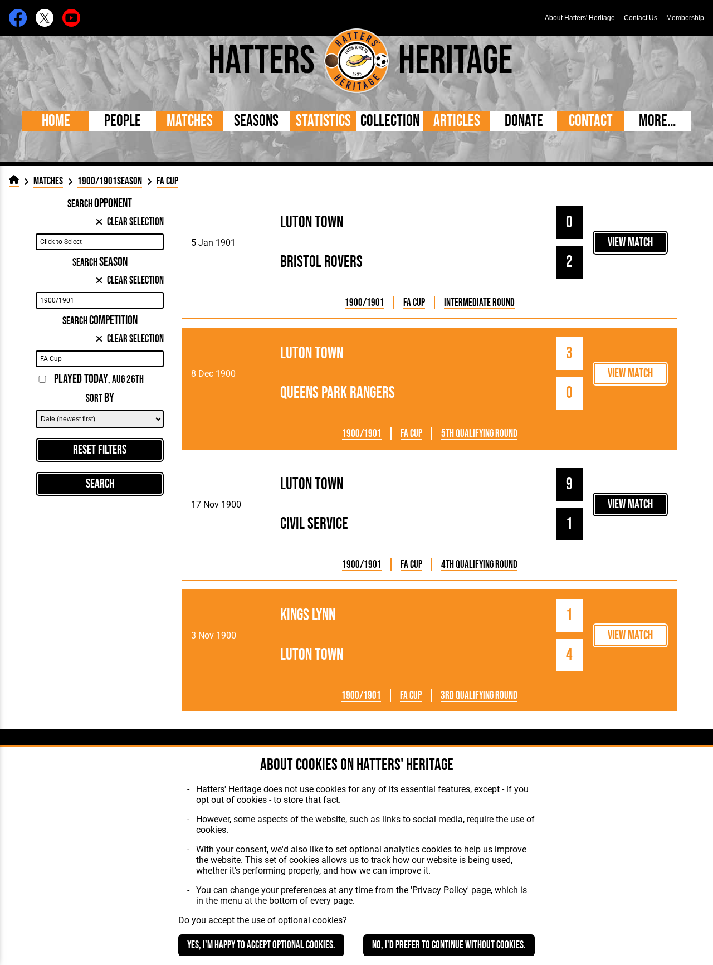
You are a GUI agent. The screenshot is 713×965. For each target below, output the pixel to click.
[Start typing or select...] (100, 241)
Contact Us (640, 18)
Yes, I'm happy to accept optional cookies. (261, 945)
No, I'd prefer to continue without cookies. (449, 945)
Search (100, 484)
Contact (591, 121)
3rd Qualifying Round (479, 695)
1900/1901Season (109, 181)
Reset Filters (99, 450)
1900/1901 (364, 302)
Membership (685, 18)
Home (56, 121)
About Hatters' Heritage (580, 18)
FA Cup (414, 302)
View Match (630, 243)
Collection (389, 121)
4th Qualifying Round (479, 564)
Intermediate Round (479, 302)
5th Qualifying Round (479, 433)
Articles (456, 121)
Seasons (256, 121)
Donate (524, 121)
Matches (190, 121)
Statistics (323, 121)
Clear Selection (135, 222)
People (122, 121)
